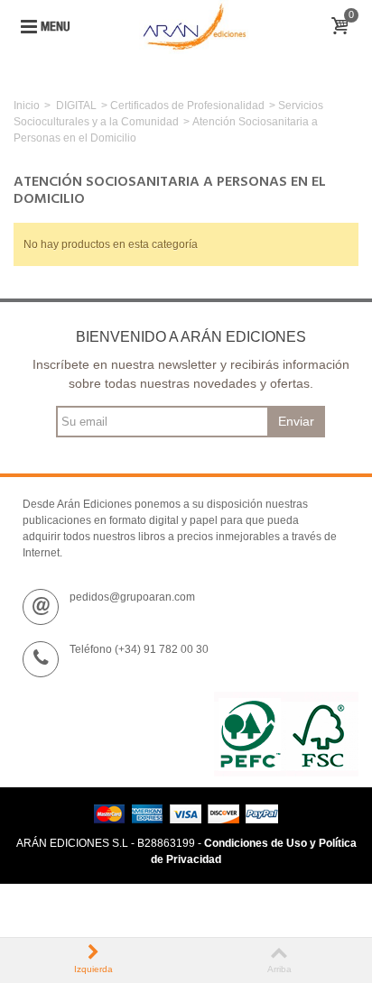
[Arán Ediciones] (194, 26)
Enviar (296, 421)
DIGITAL (76, 105)
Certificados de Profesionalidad (187, 105)
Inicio (27, 105)
